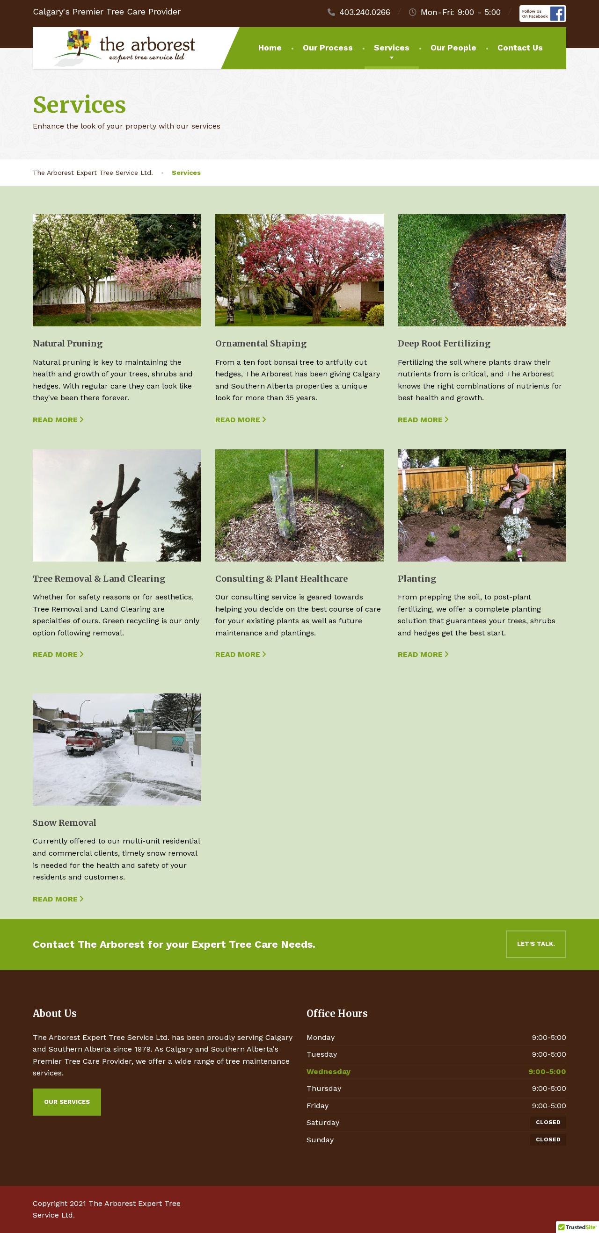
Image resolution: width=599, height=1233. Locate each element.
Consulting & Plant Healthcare (281, 578)
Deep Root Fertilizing (444, 343)
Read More (420, 654)
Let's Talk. (536, 943)
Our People (453, 47)
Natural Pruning (67, 343)
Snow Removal (64, 822)
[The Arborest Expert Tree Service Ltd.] (117, 48)
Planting (417, 578)
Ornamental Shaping (261, 343)
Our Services (67, 1101)
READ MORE (55, 419)
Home (270, 47)
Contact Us (520, 47)
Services (391, 47)
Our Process (328, 47)
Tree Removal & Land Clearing (99, 578)
